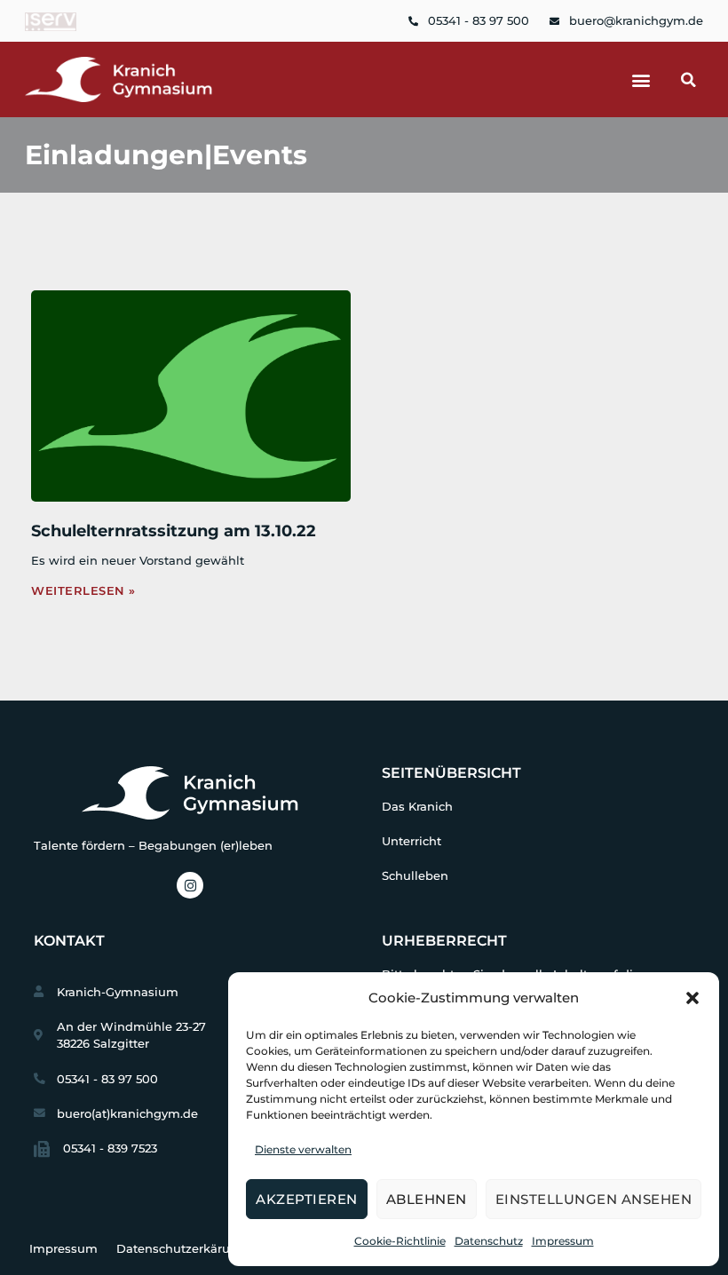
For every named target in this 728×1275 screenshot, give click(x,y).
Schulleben (415, 876)
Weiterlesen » (83, 591)
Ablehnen (426, 1199)
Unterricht (411, 841)
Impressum (563, 1240)
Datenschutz (489, 1240)
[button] (692, 998)
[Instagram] (190, 885)
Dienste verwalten (303, 1149)
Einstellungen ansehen (593, 1199)
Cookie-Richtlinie (400, 1240)
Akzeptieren (307, 1199)
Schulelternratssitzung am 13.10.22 (173, 531)
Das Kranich (417, 806)
